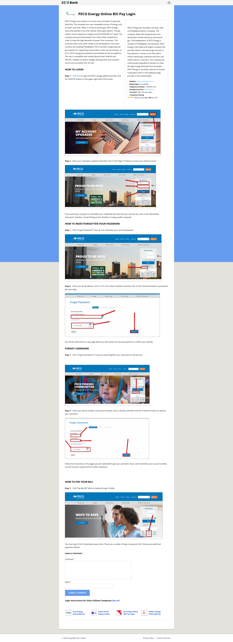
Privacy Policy (148, 638)
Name (68, 582)
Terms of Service (164, 638)
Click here (77, 76)
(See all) (115, 600)
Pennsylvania (149, 89)
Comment (70, 559)
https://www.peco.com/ (145, 81)
